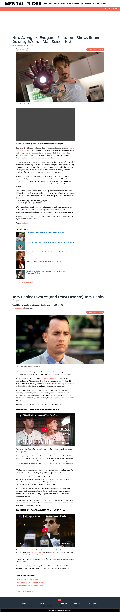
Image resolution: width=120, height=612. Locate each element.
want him (23, 155)
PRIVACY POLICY (78, 603)
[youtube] (116, 8)
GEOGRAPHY (85, 3)
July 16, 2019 (37, 203)
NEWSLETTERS (63, 603)
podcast (30, 456)
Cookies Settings (93, 606)
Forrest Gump (48, 378)
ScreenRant (48, 172)
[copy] (27, 49)
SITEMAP (62, 606)
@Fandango (24, 200)
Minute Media (56, 610)
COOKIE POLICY (93, 603)
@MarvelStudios (36, 190)
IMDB (28, 566)
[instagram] (109, 8)
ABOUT (24, 603)
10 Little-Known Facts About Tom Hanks (30, 582)
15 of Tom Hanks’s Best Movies (27, 579)
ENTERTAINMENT (72, 3)
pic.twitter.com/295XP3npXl (38, 200)
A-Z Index (76, 606)
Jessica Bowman (19, 45)
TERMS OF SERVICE (27, 606)
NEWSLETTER (47, 3)
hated (21, 555)
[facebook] (102, 8)
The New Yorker (36, 552)
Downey (45, 181)
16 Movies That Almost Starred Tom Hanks (31, 585)
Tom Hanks (57, 372)
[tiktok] (113, 8)
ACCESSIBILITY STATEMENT (46, 606)
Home (18, 283)
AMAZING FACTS (59, 3)
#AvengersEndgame (23, 195)
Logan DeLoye (19, 308)
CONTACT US (42, 603)
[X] (105, 8)
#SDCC (18, 193)
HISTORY (96, 3)
